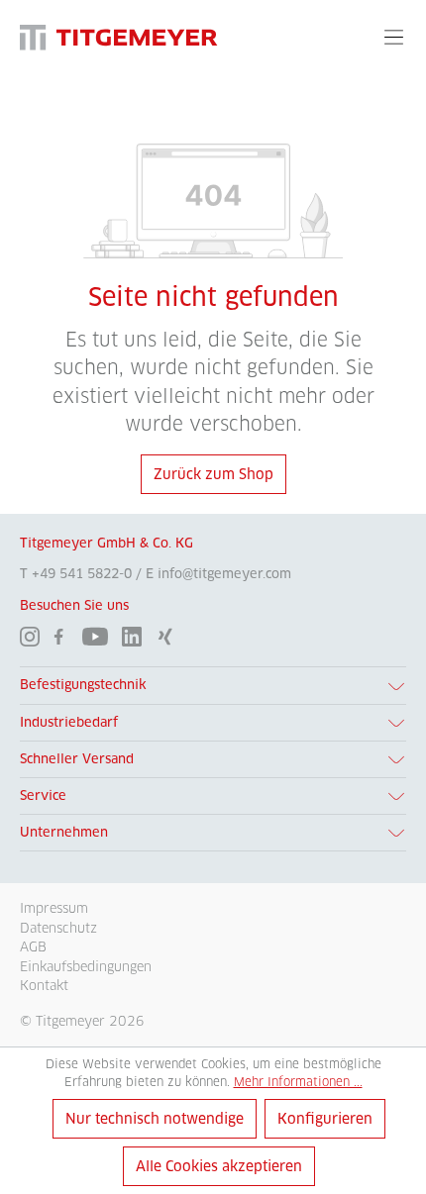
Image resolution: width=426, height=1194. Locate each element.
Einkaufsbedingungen (86, 966)
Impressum (54, 908)
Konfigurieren (325, 1119)
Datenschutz (58, 928)
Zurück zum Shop (213, 474)
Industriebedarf (69, 722)
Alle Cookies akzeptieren (219, 1166)
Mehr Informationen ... (298, 1081)
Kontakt (44, 985)
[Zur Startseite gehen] (119, 37)
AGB (33, 946)
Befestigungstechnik (83, 684)
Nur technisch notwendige (154, 1119)
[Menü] (393, 36)
